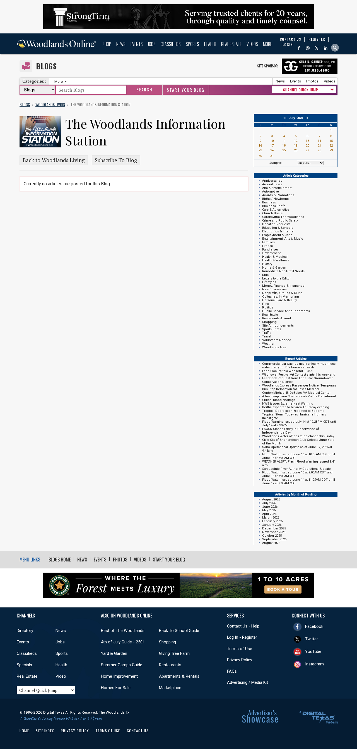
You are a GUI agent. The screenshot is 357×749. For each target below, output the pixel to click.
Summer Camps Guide (121, 664)
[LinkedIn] (325, 48)
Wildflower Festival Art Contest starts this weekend (298, 374)
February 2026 (272, 521)
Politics (267, 307)
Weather (268, 344)
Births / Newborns (275, 199)
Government (271, 253)
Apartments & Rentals (179, 676)
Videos (252, 44)
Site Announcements (278, 325)
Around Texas (272, 184)
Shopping (269, 322)
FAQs (232, 671)
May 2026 (269, 510)
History (267, 264)
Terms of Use (239, 648)
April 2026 (269, 514)
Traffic (266, 333)
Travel (266, 336)
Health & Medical (275, 257)
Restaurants (170, 664)
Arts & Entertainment (277, 188)
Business (269, 202)
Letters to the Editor (276, 278)
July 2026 (269, 503)
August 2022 (271, 543)
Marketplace (170, 687)
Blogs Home (60, 559)
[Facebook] (298, 48)
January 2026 (271, 525)
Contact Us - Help (243, 626)
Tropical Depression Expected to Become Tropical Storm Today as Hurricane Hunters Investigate (294, 414)
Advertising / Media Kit (247, 682)
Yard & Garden (114, 653)
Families (268, 242)
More (267, 44)
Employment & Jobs (277, 235)
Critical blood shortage (279, 400)
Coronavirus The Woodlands (283, 217)
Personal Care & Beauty (279, 300)
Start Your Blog (185, 90)
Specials (24, 664)
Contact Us (138, 730)
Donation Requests (276, 224)
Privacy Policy (239, 659)
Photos (312, 81)
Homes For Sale (116, 687)
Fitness (267, 246)
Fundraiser (270, 249)
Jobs (152, 44)
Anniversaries (272, 181)
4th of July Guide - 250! (122, 642)
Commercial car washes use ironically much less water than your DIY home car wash (299, 365)
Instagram (314, 664)
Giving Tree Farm (174, 653)
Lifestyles (269, 282)
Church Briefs (272, 213)
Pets (265, 304)
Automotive (270, 191)
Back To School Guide (179, 630)
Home (24, 730)
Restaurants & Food (276, 318)
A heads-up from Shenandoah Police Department (299, 396)
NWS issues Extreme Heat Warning (287, 403)
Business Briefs (273, 206)
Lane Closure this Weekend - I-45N (287, 371)
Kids (265, 275)
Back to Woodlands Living (54, 160)
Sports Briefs (271, 329)
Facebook (314, 626)
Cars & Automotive (275, 209)
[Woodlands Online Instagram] (307, 48)
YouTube (313, 651)
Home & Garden (274, 267)
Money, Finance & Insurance (283, 286)
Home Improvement (119, 676)
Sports (192, 44)
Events (137, 44)
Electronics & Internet (278, 231)
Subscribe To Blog (116, 160)
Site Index (45, 730)
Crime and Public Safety (280, 220)
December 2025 (274, 528)
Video (61, 676)
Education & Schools (277, 228)
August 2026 (271, 499)
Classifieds (171, 44)
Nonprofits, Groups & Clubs (282, 293)
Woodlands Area (274, 347)
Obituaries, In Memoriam (280, 296)
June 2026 (270, 507)
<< (286, 118)
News (121, 44)
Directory (25, 630)
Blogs (46, 66)
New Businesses (274, 289)
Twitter (311, 638)
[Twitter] (316, 48)
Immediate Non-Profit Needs (283, 271)
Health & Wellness (275, 260)
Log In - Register (242, 637)
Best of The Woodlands (122, 630)
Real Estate (231, 44)
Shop (106, 44)
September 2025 (274, 539)
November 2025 (273, 532)
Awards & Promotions (278, 195)
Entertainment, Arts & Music (282, 238)
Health (210, 44)
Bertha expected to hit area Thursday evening (295, 407)
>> (306, 118)
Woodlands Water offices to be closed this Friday (298, 436)
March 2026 (270, 517)
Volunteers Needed (276, 340)
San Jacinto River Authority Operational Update (296, 469)
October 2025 (272, 536)
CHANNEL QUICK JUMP (300, 90)
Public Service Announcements (286, 311)
